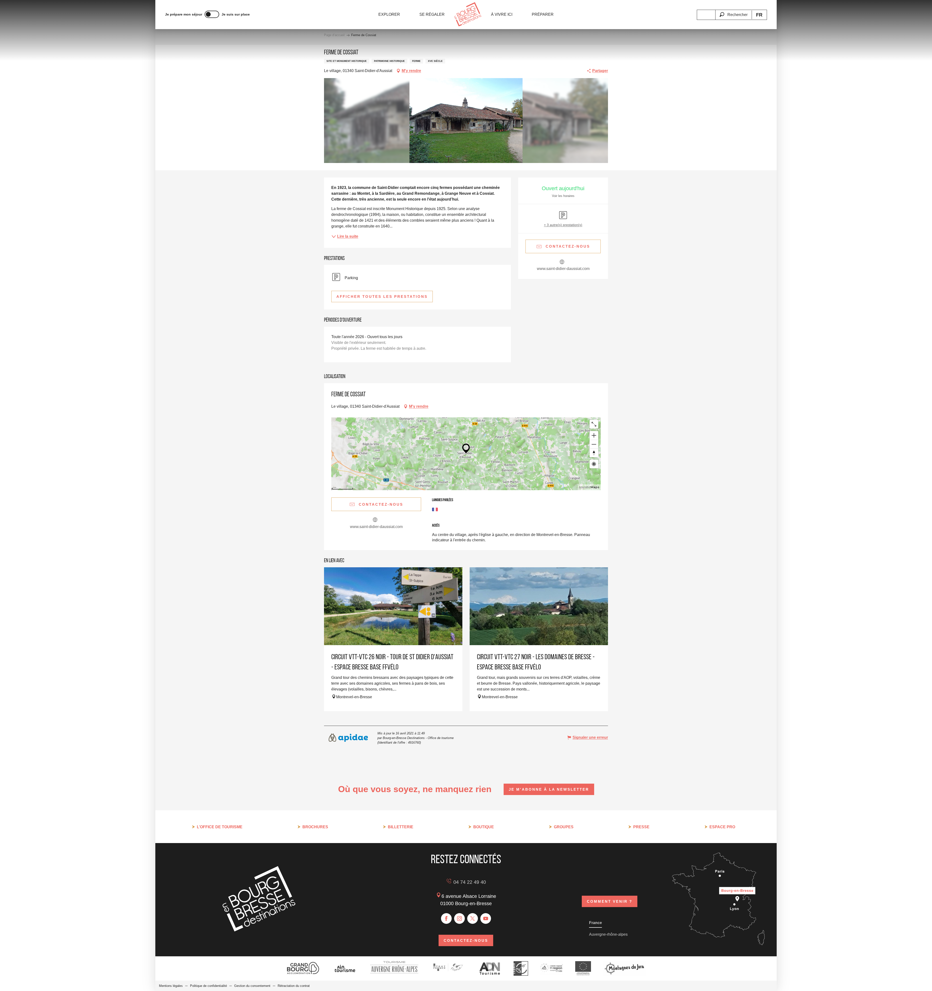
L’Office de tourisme (219, 827)
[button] (733, 12)
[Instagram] (459, 918)
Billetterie (400, 827)
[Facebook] (446, 918)
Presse (641, 827)
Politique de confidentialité (208, 986)
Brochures (315, 827)
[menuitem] (389, 14)
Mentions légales (171, 986)
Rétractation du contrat (294, 986)
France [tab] (595, 923)
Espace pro (722, 827)
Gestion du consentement (252, 986)
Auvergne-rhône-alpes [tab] (608, 934)
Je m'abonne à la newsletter (549, 789)
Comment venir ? (609, 901)
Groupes (564, 827)
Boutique (483, 827)
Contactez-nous (466, 940)
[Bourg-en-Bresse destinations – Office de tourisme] (259, 930)
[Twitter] (472, 918)
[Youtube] (485, 918)
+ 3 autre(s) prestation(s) (563, 225)
